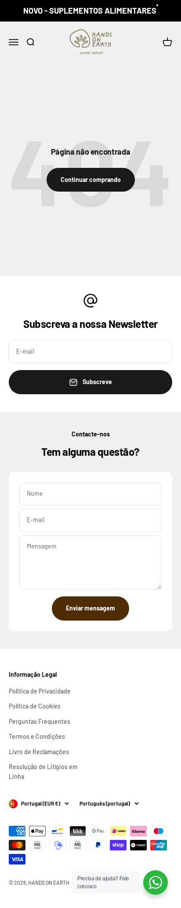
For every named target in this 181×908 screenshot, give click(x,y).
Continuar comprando (91, 179)
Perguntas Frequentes (39, 721)
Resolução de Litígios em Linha (43, 771)
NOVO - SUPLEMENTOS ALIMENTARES (89, 10)
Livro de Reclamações (39, 751)
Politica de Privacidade (40, 691)
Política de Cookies (35, 706)
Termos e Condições (37, 736)
